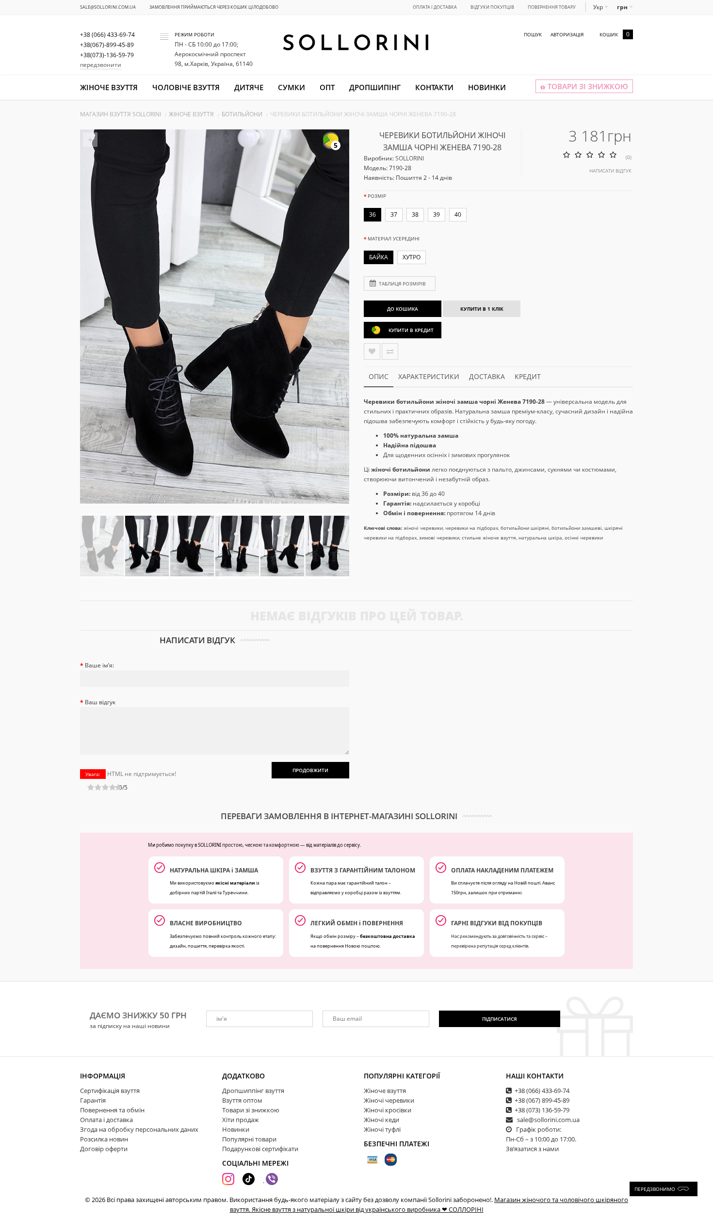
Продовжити (310, 770)
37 (393, 214)
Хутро (412, 257)
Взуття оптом (242, 1100)
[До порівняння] (390, 351)
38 (415, 214)
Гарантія (93, 1100)
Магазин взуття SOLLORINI (120, 114)
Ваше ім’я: (99, 665)
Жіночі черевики (389, 1100)
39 (436, 214)
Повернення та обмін (112, 1110)
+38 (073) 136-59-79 (542, 1110)
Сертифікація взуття (110, 1090)
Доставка (487, 376)
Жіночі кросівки (387, 1110)
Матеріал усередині (394, 238)
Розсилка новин (104, 1139)
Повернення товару (552, 7)
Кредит (528, 376)
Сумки (291, 87)
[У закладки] (372, 351)
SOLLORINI (409, 158)
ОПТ (327, 87)
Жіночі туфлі (382, 1129)
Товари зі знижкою (250, 1110)
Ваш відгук (100, 702)
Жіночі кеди (381, 1119)
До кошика (402, 308)
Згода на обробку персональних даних (139, 1129)
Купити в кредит (411, 330)
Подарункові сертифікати (260, 1148)
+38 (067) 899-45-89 (542, 1100)
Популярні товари (249, 1139)
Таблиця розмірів (402, 283)
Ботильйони (242, 114)
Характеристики (428, 376)
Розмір (377, 195)
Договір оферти (104, 1148)
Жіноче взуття (109, 87)
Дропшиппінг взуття (253, 1090)
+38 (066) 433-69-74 (542, 1090)
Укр (598, 7)
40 (457, 214)
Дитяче (248, 87)
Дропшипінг (375, 87)
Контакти (434, 87)
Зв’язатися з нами (532, 1148)
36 (372, 214)
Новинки (487, 87)
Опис (379, 376)
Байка (378, 257)
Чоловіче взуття (186, 87)
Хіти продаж (240, 1119)
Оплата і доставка (435, 7)
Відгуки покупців (492, 7)
